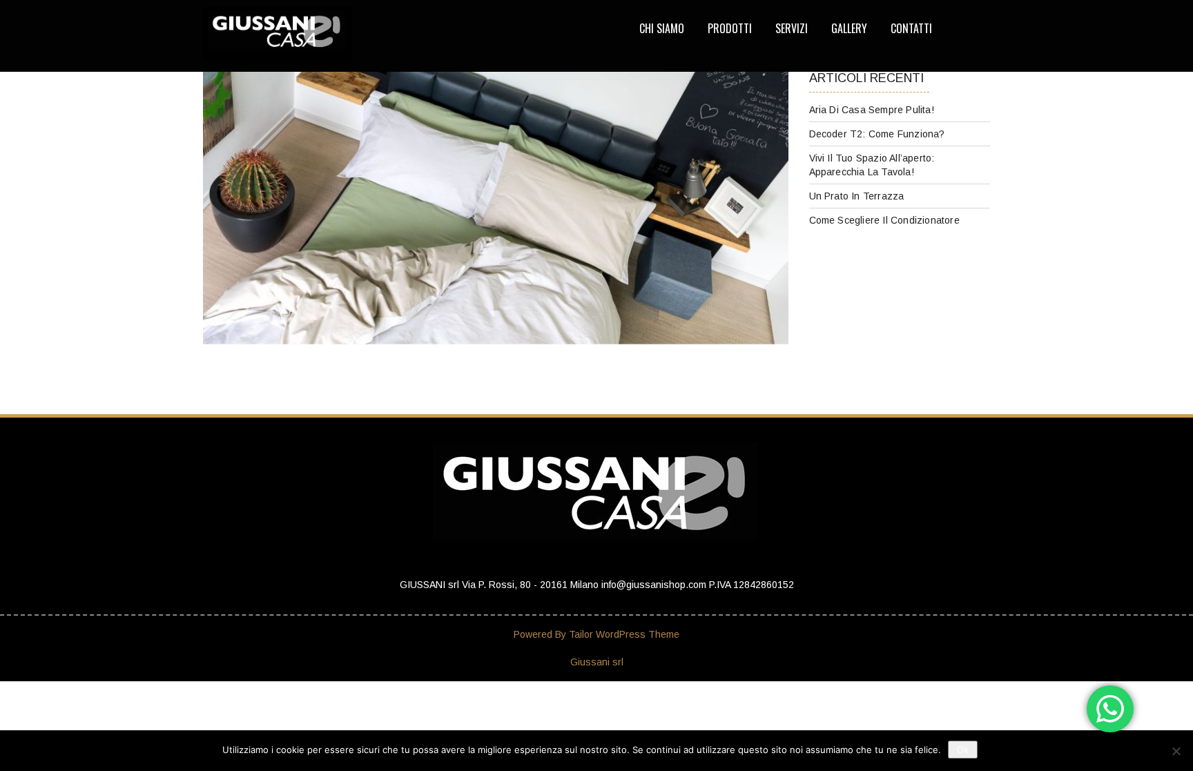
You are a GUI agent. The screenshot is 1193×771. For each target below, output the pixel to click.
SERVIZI (791, 28)
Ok (963, 749)
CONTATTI (911, 28)
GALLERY (849, 28)
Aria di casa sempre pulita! (871, 109)
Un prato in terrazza (856, 196)
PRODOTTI (730, 28)
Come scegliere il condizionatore (884, 220)
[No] (1176, 751)
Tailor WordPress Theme (624, 634)
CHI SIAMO (661, 28)
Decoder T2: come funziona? (877, 133)
